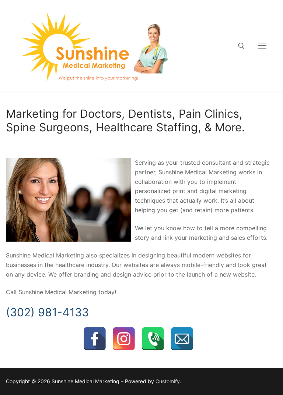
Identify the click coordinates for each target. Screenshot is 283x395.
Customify (168, 381)
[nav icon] (262, 46)
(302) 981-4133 (47, 312)
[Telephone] (153, 338)
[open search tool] (241, 46)
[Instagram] (124, 338)
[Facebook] (94, 338)
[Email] (182, 338)
